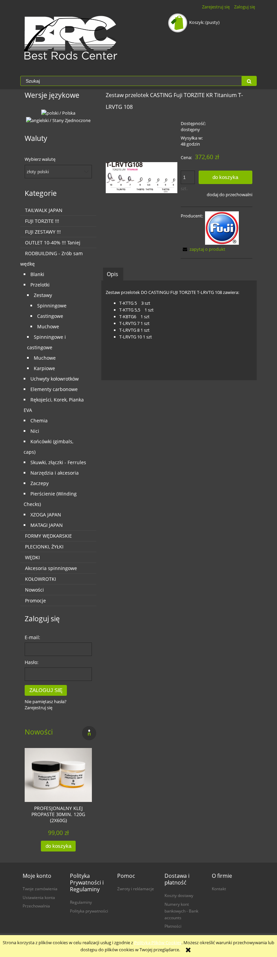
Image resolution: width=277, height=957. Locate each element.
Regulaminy (81, 902)
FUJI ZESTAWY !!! (43, 232)
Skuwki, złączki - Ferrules (58, 462)
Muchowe (48, 326)
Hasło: (32, 662)
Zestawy (43, 295)
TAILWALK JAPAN (43, 210)
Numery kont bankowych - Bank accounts (181, 910)
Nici (34, 431)
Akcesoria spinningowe (51, 568)
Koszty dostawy (179, 895)
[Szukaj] (249, 81)
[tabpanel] (179, 330)
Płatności (173, 926)
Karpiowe (44, 368)
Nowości (34, 590)
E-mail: (32, 637)
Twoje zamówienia (40, 888)
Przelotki (40, 284)
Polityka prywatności (89, 911)
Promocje (35, 600)
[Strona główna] (71, 37)
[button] (203, 249)
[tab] (113, 274)
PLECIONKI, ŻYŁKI (44, 546)
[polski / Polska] (58, 113)
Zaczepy (39, 483)
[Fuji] (222, 228)
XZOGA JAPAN (45, 514)
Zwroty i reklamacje (135, 888)
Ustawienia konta (39, 897)
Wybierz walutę (40, 159)
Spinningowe (52, 305)
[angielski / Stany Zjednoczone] (58, 120)
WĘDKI (32, 557)
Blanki (37, 274)
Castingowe (50, 316)
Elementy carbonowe (54, 389)
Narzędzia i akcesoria (54, 473)
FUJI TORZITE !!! (42, 221)
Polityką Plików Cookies (157, 942)
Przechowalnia (36, 905)
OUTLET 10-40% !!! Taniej (52, 242)
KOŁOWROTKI (40, 579)
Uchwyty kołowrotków (54, 379)
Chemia (39, 420)
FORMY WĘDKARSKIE (48, 536)
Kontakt (219, 888)
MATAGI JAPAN (46, 525)
